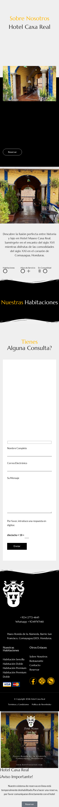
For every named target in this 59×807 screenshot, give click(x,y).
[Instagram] (42, 681)
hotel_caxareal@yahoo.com (32, 433)
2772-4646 (26, 383)
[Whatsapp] (50, 681)
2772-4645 (40, 383)
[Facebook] (33, 681)
